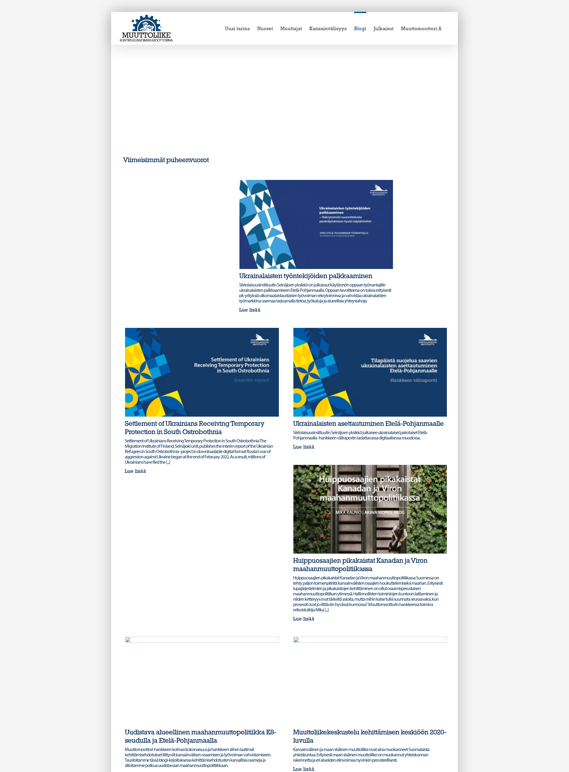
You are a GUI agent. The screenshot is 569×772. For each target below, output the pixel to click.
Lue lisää (249, 310)
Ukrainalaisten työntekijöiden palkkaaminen (305, 276)
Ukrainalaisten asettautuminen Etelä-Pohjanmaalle (368, 424)
